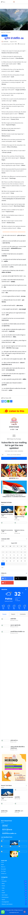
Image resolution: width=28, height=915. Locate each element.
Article (3, 885)
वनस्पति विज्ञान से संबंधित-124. (17, 631)
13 (14, 555)
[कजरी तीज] (21, 792)
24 (3, 561)
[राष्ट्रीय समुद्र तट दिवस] (5, 853)
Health (3, 892)
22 (21, 558)
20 (14, 558)
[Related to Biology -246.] (21, 510)
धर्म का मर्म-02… (14, 740)
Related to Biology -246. (19, 517)
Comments (22, 614)
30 (25, 561)
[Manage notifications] (24, 912)
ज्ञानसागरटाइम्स (5, 41)
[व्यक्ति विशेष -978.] (5, 842)
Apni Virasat (4, 895)
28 (17, 561)
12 (10, 555)
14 (17, 555)
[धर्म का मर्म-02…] (5, 742)
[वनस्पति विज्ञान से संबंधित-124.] (5, 685)
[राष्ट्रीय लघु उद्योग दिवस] (23, 848)
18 (6, 558)
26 (10, 561)
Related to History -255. (19, 530)
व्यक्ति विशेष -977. (19, 811)
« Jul (2, 567)
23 (25, 558)
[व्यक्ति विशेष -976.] (14, 848)
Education (8, 32)
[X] (15, 429)
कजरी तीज (17, 797)
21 (17, 558)
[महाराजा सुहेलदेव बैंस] (5, 627)
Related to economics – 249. (7, 530)
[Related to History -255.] (21, 525)
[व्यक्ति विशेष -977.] (21, 806)
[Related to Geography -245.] (7, 509)
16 (24, 555)
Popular (4, 614)
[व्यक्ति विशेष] (5, 621)
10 (3, 555)
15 (21, 555)
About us (3, 866)
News (3, 883)
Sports (3, 899)
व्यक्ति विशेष (13, 619)
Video (3, 888)
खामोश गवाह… (4, 811)
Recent (13, 614)
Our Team (3, 871)
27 (14, 561)
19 (10, 558)
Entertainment (5, 897)
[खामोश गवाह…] (7, 806)
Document (3, 869)
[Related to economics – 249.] (7, 525)
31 (3, 563)
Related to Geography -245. (7, 515)
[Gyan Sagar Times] (14, 2)
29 (21, 561)
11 (6, 555)
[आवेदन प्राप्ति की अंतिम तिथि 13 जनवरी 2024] (5, 748)
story (3, 890)
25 (6, 561)
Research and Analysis (7, 904)
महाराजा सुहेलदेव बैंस (15, 625)
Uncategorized (5, 901)
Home (3, 32)
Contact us (3, 873)
